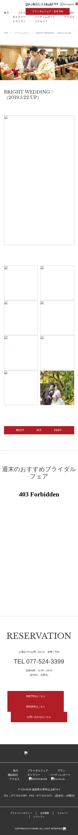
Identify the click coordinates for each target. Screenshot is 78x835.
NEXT (20, 430)
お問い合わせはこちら (39, 717)
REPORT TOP (39, 430)
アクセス (69, 16)
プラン (61, 770)
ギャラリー (19, 16)
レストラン (19, 21)
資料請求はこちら (35, 706)
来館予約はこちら (35, 696)
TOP (6, 33)
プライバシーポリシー (21, 813)
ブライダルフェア (37, 770)
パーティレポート (44, 16)
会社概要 (44, 813)
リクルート (41, 21)
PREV (58, 430)
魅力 (6, 12)
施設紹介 (13, 774)
